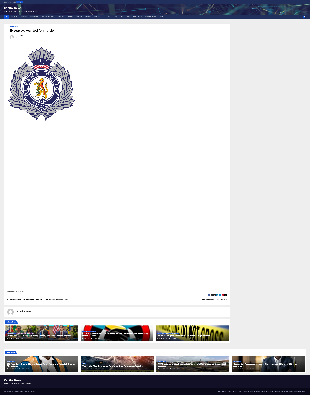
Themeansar (32, 391)
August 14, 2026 (13, 368)
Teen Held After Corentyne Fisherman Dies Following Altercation (113, 366)
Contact (106, 16)
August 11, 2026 (164, 368)
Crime (159, 333)
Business (60, 16)
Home (162, 16)
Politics (24, 16)
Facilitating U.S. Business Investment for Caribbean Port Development (40, 336)
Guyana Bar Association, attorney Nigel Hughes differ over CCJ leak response (265, 365)
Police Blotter (174, 333)
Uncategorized (10, 361)
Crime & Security (48, 16)
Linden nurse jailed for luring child (213, 299)
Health (79, 16)
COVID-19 (14, 16)
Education (34, 16)
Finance (88, 16)
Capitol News (12, 8)
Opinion (97, 16)
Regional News (150, 16)
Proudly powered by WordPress (11, 391)
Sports (70, 16)
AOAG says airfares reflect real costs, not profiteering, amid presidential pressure (192, 365)
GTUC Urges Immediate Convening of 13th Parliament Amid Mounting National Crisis (115, 335)
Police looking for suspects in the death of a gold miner (183, 336)
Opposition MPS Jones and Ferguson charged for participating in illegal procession (38, 299)
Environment (118, 16)
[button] (301, 16)
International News (134, 16)
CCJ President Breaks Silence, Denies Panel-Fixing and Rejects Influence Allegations (41, 365)
